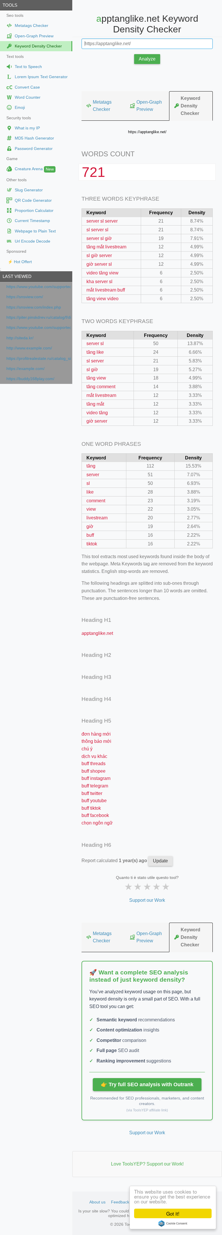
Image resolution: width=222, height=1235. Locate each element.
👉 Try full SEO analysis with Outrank (147, 1084)
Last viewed (17, 276)
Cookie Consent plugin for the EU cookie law (172, 1223)
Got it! (173, 1213)
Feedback (120, 1202)
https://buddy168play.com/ (30, 379)
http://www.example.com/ (29, 348)
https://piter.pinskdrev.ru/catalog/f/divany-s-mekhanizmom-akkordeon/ (38, 317)
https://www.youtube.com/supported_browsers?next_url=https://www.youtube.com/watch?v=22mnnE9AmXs (38, 287)
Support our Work (147, 900)
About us (97, 1202)
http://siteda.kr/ (20, 338)
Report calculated (115, 860)
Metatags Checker (102, 106)
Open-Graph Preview (149, 106)
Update (160, 860)
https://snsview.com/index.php (33, 307)
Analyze (147, 58)
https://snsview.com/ (24, 297)
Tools (10, 5)
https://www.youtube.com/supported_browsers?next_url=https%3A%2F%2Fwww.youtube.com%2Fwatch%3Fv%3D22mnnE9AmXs (38, 327)
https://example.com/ (25, 369)
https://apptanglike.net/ (147, 132)
